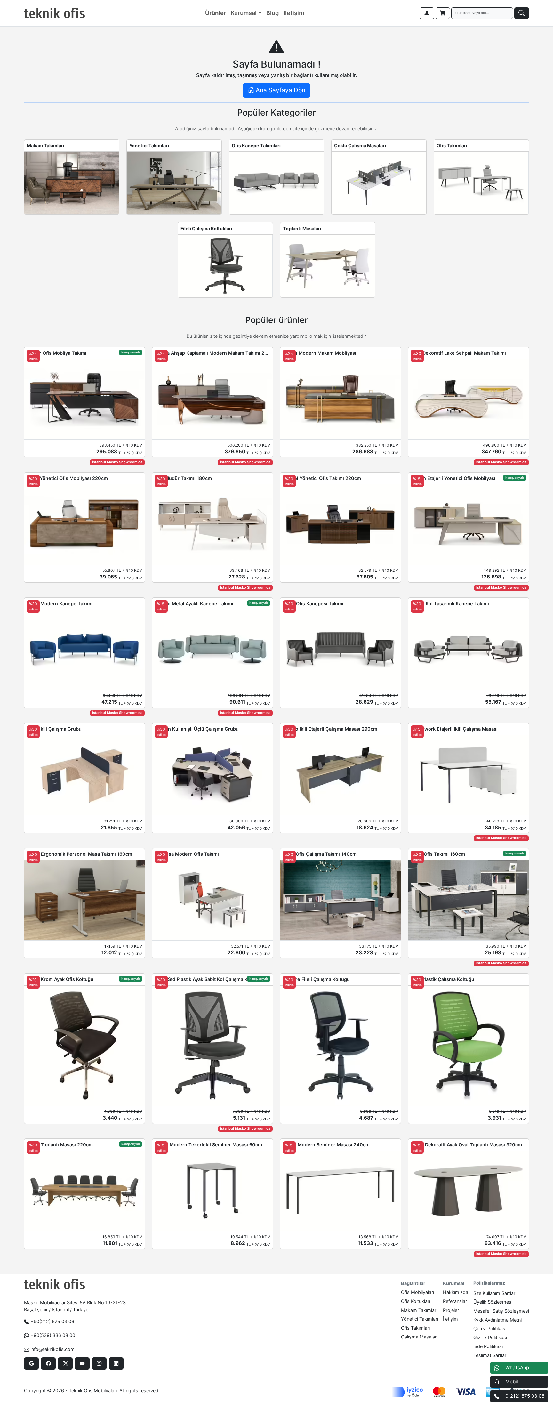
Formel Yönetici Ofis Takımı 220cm (322, 478)
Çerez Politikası (489, 1328)
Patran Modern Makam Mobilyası (319, 353)
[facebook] (48, 1363)
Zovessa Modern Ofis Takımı (187, 854)
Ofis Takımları (452, 145)
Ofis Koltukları (415, 1301)
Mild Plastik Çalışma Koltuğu (442, 979)
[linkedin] (116, 1363)
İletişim (450, 1319)
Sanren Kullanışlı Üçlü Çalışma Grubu (197, 729)
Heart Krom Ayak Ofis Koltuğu (60, 979)
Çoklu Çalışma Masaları (360, 145)
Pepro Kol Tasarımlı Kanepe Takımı (450, 603)
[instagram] (99, 1363)
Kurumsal (244, 12)
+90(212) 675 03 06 (52, 1321)
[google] (31, 1363)
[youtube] (82, 1363)
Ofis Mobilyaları (417, 1292)
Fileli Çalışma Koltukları (206, 228)
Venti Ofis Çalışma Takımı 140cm (320, 854)
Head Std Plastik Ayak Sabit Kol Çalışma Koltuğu (208, 979)
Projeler (451, 1310)
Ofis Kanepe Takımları (256, 145)
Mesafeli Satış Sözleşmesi (501, 1311)
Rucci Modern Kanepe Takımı (59, 603)
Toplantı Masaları (302, 228)
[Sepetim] (443, 13)
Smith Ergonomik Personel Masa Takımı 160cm (79, 854)
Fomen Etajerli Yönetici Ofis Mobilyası (453, 478)
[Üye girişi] (427, 13)
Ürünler (215, 12)
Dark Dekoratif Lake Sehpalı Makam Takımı (458, 353)
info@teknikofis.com (52, 1349)
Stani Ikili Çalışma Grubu (54, 729)
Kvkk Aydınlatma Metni (497, 1319)
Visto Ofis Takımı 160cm (438, 854)
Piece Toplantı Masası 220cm (60, 1144)
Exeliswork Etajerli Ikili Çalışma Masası (454, 729)
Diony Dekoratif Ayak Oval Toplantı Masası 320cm (466, 1144)
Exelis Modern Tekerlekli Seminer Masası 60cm (208, 1144)
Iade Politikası (488, 1346)
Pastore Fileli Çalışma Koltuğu (316, 979)
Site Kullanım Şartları (494, 1293)
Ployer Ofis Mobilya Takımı (56, 353)
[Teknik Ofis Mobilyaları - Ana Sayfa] (54, 13)
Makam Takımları (45, 145)
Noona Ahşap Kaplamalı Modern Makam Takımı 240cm (212, 353)
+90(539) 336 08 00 (52, 1335)
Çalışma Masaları (419, 1336)
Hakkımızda (455, 1292)
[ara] (521, 13)
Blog (272, 12)
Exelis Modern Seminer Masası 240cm (326, 1144)
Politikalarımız (489, 1283)
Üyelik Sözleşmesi (492, 1302)
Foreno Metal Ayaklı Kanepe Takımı (194, 603)
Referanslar (455, 1301)
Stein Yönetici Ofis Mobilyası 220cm (67, 478)
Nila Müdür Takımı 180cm (183, 478)
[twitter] (65, 1363)
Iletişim (294, 12)
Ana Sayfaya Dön (279, 90)
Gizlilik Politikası (490, 1337)
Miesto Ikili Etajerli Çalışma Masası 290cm (330, 729)
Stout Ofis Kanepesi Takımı (313, 603)
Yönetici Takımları (149, 145)
